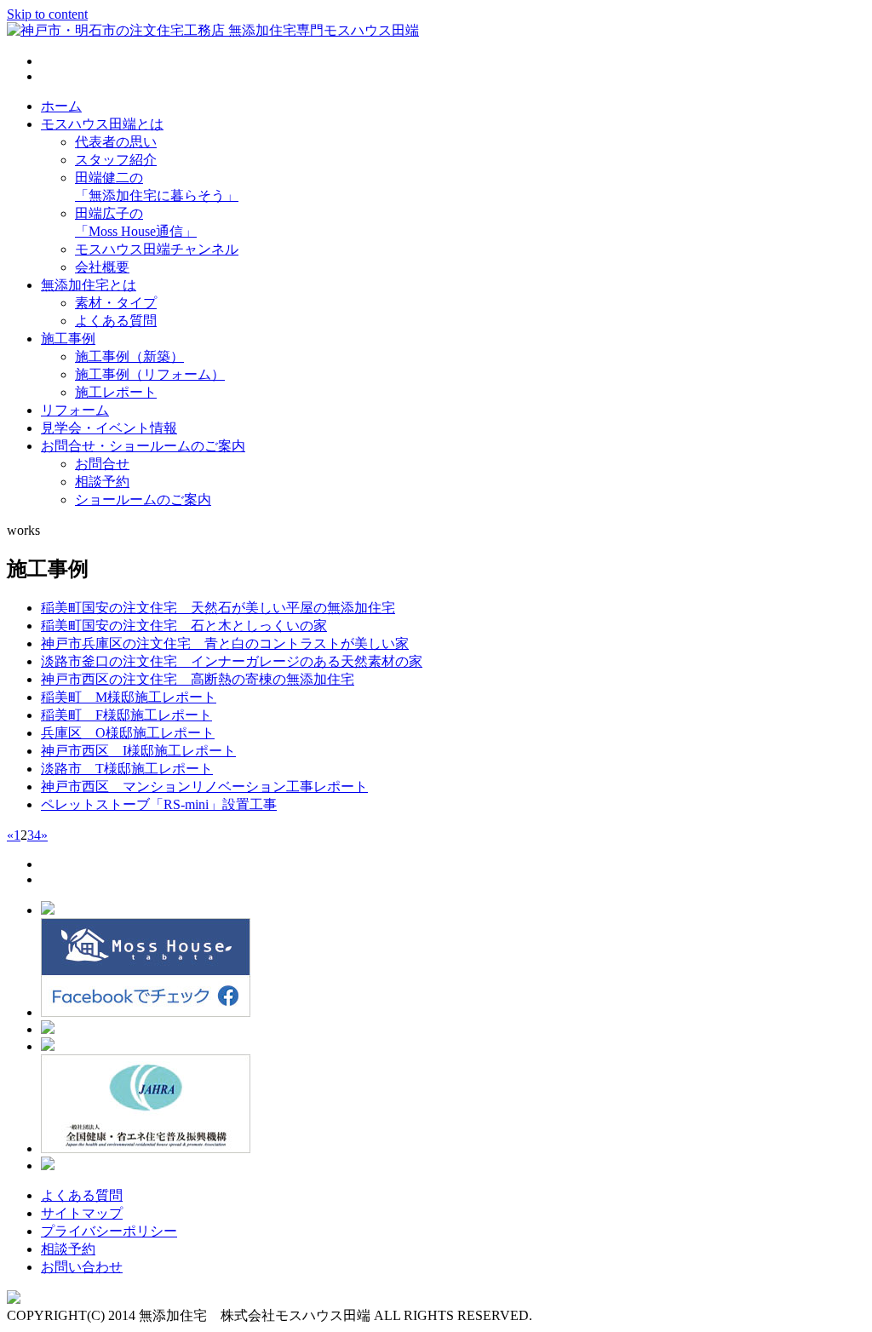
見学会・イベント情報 (109, 428)
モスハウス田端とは (102, 124)
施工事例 (68, 338)
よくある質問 (116, 320)
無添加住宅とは (88, 285)
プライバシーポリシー (109, 1231)
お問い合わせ (82, 1267)
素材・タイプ (116, 303)
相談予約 (102, 481)
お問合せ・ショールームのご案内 (143, 446)
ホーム (61, 106)
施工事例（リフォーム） (150, 374)
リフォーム (75, 410)
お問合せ (102, 463)
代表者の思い (116, 142)
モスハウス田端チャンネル (156, 249)
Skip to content (47, 14)
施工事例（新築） (129, 356)
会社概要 (102, 267)
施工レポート (116, 392)
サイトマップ (82, 1213)
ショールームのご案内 (143, 499)
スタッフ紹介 (116, 159)
